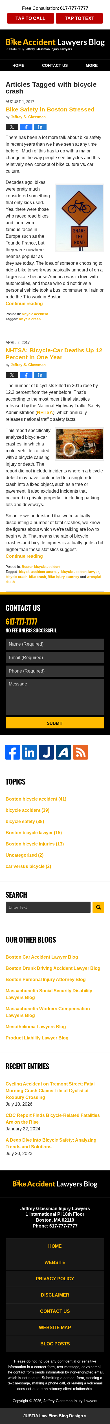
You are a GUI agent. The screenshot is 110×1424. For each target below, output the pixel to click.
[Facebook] (12, 752)
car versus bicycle (28, 866)
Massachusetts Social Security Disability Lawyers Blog (49, 994)
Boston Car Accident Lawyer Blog (42, 957)
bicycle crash (30, 319)
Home (18, 65)
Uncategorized (24, 855)
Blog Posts (55, 1343)
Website (55, 1262)
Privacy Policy (55, 1278)
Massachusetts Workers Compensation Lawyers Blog (48, 1012)
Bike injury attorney (63, 577)
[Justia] (46, 752)
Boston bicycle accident (41, 567)
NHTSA (45, 412)
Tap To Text (79, 18)
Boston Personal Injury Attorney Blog (46, 979)
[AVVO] (63, 752)
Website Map (55, 1327)
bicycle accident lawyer (80, 572)
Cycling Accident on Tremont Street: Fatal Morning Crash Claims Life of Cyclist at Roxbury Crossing (50, 1091)
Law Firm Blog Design (53, 1415)
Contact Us (55, 65)
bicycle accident (35, 314)
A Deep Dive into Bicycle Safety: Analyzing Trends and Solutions (51, 1143)
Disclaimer (55, 1295)
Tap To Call (30, 18)
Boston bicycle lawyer (34, 832)
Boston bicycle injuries (35, 844)
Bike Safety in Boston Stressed (50, 109)
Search (98, 907)
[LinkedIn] (29, 752)
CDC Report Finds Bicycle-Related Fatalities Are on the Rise (53, 1118)
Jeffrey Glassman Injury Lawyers (70, 1401)
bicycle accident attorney (39, 572)
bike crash (37, 577)
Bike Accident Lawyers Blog (55, 44)
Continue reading (24, 303)
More (92, 65)
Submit (55, 723)
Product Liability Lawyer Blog (37, 1038)
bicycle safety (25, 821)
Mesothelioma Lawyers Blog (36, 1026)
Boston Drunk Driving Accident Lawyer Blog (53, 968)
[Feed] (80, 752)
